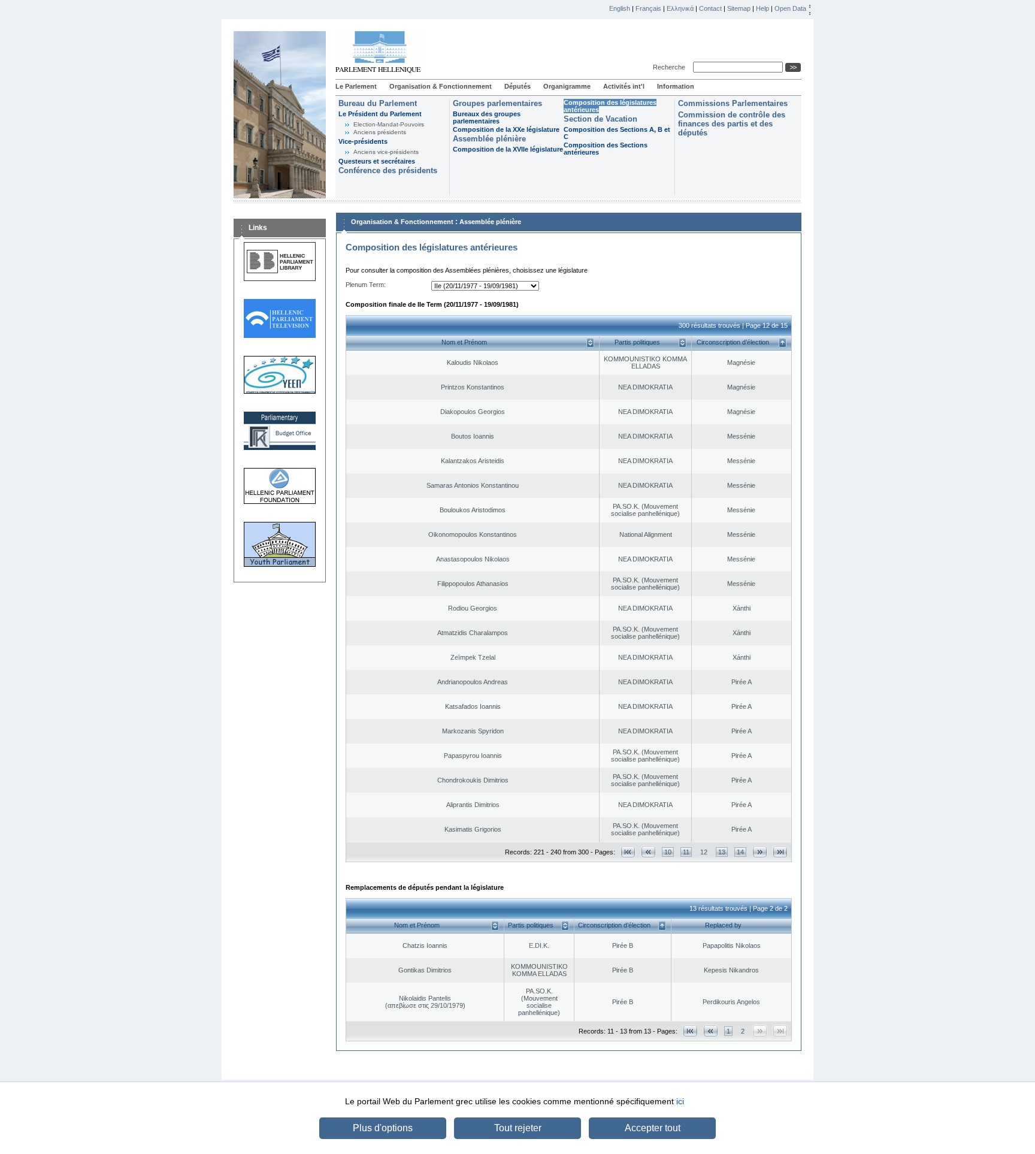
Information (675, 86)
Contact (710, 8)
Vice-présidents (363, 141)
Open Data (790, 8)
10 (667, 852)
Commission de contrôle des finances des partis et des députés (731, 123)
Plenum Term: (366, 284)
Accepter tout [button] (652, 1128)
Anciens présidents (379, 132)
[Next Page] (759, 851)
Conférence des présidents (387, 170)
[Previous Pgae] (648, 851)
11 (686, 852)
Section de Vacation (600, 118)
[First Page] (628, 851)
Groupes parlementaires (497, 103)
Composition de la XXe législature (506, 129)
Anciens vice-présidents (386, 152)
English (619, 8)
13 (721, 852)
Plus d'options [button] (383, 1128)
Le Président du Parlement (380, 113)
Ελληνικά (680, 8)
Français (648, 8)
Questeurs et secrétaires (376, 161)
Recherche (671, 67)
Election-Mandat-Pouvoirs (388, 124)
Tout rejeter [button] (517, 1128)
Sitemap (738, 8)
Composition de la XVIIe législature (508, 149)
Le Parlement (356, 86)
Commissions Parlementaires (733, 103)
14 (740, 852)
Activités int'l (623, 86)
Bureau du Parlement (377, 103)
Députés (517, 86)
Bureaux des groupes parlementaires (486, 117)
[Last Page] (780, 851)
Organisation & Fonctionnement (440, 86)
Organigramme (567, 86)
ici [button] (680, 1101)
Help (762, 8)
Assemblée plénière (489, 138)
